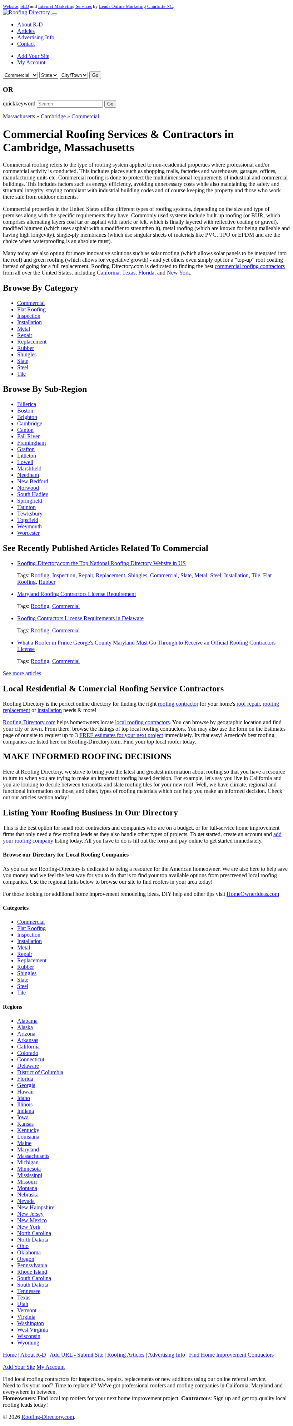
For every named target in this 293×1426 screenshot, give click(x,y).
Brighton (27, 417)
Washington (30, 1323)
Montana (27, 1188)
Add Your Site (33, 56)
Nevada (26, 1201)
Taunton (26, 507)
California (108, 273)
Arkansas (27, 1040)
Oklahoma (29, 1252)
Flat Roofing (31, 309)
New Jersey (30, 1214)
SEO (24, 6)
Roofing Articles (125, 1355)
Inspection (28, 316)
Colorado (27, 1053)
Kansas (25, 1124)
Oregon (25, 1259)
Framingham (31, 443)
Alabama (27, 1021)
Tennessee (28, 1291)
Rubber (25, 348)
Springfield (29, 501)
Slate (22, 361)
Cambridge (53, 116)
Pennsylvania (32, 1265)
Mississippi (29, 1175)
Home (10, 1355)
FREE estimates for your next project (121, 735)
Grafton (26, 449)
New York (178, 273)
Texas (128, 273)
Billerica (26, 404)
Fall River (28, 436)
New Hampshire (35, 1207)
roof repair (248, 704)
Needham (28, 475)
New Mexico (32, 1220)
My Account (31, 62)
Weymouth (29, 526)
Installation (29, 322)
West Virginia (32, 1330)
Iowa (23, 1117)
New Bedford (32, 481)
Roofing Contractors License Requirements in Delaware (80, 618)
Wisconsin (28, 1336)
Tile (21, 374)
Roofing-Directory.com (29, 722)
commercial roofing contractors (250, 266)
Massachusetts (19, 116)
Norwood (28, 488)
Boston (25, 411)
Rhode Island (32, 1272)
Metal (23, 329)
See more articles (22, 673)
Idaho (23, 1098)
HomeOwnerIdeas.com (253, 894)
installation (50, 710)
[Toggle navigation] (54, 14)
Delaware (28, 1066)
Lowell (25, 462)
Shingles (26, 354)
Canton (25, 430)
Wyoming (28, 1342)
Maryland (28, 1149)
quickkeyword (19, 103)
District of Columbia (40, 1072)
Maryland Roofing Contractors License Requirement (76, 594)
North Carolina (34, 1233)
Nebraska (28, 1194)
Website (10, 6)
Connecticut (30, 1059)
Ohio (23, 1246)
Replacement (31, 342)
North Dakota (32, 1240)
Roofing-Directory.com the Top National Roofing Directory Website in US (101, 563)
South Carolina (34, 1278)
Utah (22, 1304)
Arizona (26, 1034)
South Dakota (32, 1285)
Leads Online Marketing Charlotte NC (136, 6)
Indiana (25, 1111)
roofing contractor (178, 704)
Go (95, 75)
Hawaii (25, 1092)
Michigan (28, 1162)
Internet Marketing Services (65, 6)
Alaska (25, 1027)
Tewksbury (30, 513)
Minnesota (29, 1169)
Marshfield (29, 468)
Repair (24, 335)
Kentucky (28, 1130)
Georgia (26, 1085)
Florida (146, 273)
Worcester (28, 533)
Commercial (85, 116)
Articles (26, 31)
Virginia (26, 1317)
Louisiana (28, 1137)
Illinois (25, 1104)
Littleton (26, 456)
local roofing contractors (142, 722)
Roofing (40, 575)
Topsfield (27, 520)
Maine (24, 1143)
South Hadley (32, 494)
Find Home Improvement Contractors (231, 1355)
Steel (22, 367)
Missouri (27, 1182)
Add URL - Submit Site (76, 1355)
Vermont (26, 1310)
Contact (26, 44)
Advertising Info (35, 37)
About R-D (30, 24)
